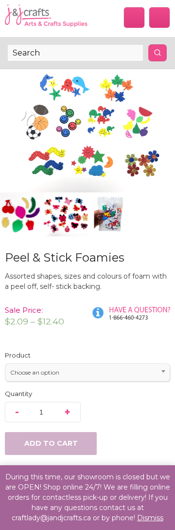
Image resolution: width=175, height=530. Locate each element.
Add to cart (51, 443)
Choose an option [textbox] (34, 372)
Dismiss (150, 517)
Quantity (18, 394)
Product (18, 355)
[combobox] (87, 372)
